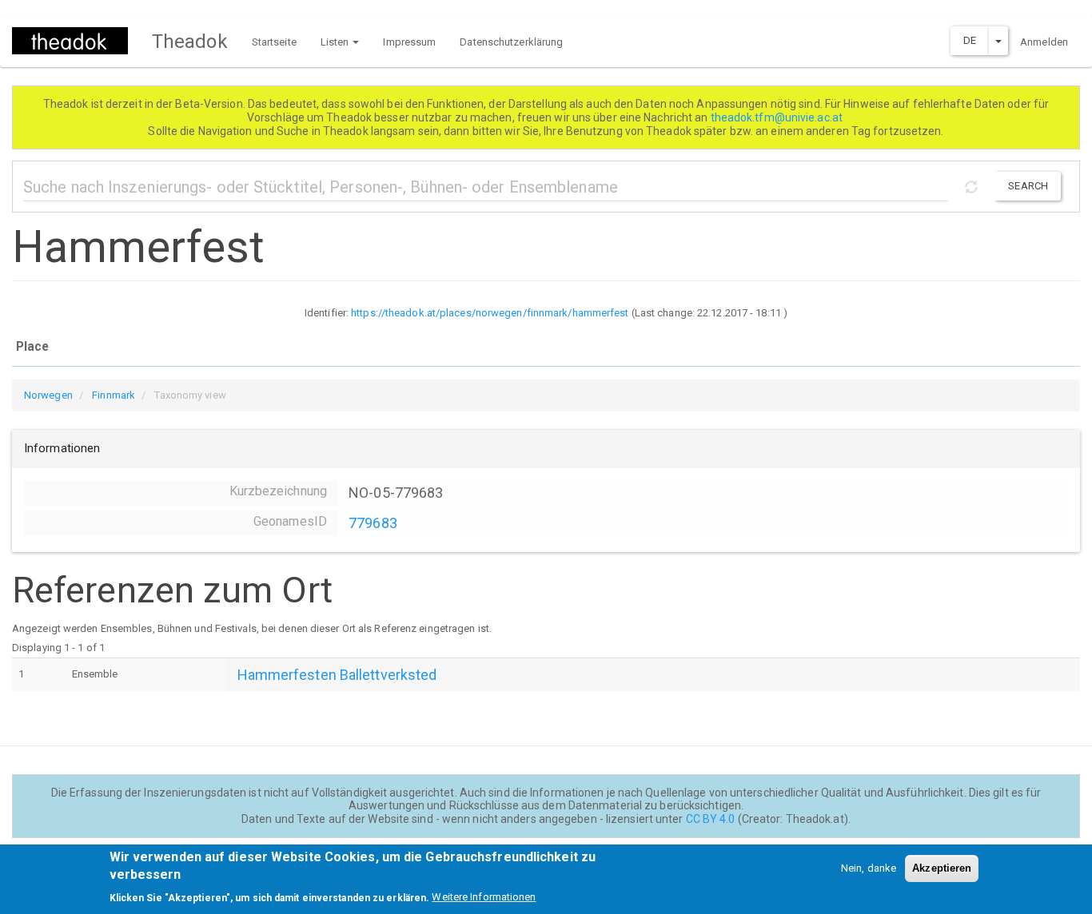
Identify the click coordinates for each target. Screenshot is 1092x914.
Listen (336, 42)
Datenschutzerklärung (511, 42)
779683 (373, 523)
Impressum (409, 42)
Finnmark (113, 395)
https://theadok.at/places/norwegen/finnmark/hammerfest (489, 313)
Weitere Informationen (484, 898)
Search (1028, 186)
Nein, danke (868, 868)
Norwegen (48, 395)
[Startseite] (76, 40)
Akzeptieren (941, 868)
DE (969, 40)
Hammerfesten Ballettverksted (337, 674)
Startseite (274, 42)
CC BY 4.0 (710, 819)
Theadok (190, 41)
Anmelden (1044, 42)
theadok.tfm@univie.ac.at (778, 117)
